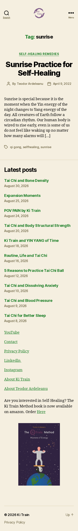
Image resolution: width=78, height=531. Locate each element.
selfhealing (31, 147)
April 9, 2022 (62, 84)
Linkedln (12, 360)
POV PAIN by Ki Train (22, 210)
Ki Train (23, 515)
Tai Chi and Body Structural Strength (37, 225)
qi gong (15, 147)
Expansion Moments (22, 195)
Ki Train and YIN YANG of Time (31, 240)
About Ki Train (17, 379)
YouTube (12, 332)
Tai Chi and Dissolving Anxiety (31, 285)
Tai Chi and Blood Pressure (28, 300)
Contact (10, 342)
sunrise (46, 147)
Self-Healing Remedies (39, 54)
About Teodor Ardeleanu (26, 388)
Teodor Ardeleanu (30, 84)
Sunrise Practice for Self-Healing (39, 68)
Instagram (13, 370)
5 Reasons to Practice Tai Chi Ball (34, 270)
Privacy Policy (16, 351)
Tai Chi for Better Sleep (25, 315)
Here (41, 412)
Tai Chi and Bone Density (26, 180)
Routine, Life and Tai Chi (25, 255)
